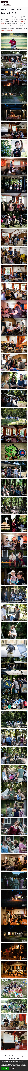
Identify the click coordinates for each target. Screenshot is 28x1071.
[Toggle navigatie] (25, 3)
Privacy (21, 1056)
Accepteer (5, 1068)
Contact (7, 1056)
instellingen (23, 1065)
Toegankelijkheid (14, 1058)
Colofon (14, 1056)
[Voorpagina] (6, 3)
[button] (14, 41)
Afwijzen (12, 1068)
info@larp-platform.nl (7, 30)
